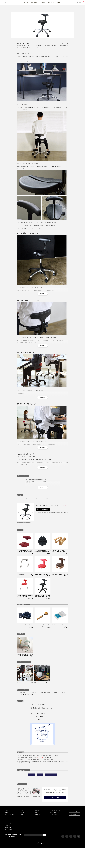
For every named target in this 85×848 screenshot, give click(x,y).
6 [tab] (28, 519)
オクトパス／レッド (22, 387)
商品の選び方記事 (8, 827)
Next (70, 26)
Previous (15, 26)
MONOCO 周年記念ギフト (54, 812)
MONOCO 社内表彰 (53, 814)
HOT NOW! (26, 2)
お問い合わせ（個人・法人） (9, 814)
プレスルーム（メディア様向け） (25, 817)
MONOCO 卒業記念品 (53, 816)
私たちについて (22, 812)
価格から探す (43, 2)
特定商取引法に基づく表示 (9, 816)
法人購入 (59, 2)
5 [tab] (27, 519)
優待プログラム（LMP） (9, 829)
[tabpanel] (42, 25)
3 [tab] (25, 519)
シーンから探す (51, 2)
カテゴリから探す (34, 2)
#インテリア (19, 692)
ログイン (75, 811)
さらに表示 (42, 487)
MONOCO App (37, 814)
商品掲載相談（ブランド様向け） (25, 816)
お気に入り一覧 (75, 814)
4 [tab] (26, 519)
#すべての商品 (30, 694)
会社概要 (21, 814)
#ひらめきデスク (61, 692)
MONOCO (36, 812)
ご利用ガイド (7, 812)
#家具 (24, 692)
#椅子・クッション (35, 692)
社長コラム (6, 825)
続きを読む (42, 293)
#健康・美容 (43, 692)
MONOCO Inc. (40, 846)
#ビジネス (28, 692)
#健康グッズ (49, 692)
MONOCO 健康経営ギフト (54, 817)
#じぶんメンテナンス (21, 694)
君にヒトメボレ (40, 757)
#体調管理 (55, 692)
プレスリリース (7, 823)
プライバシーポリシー (8, 817)
